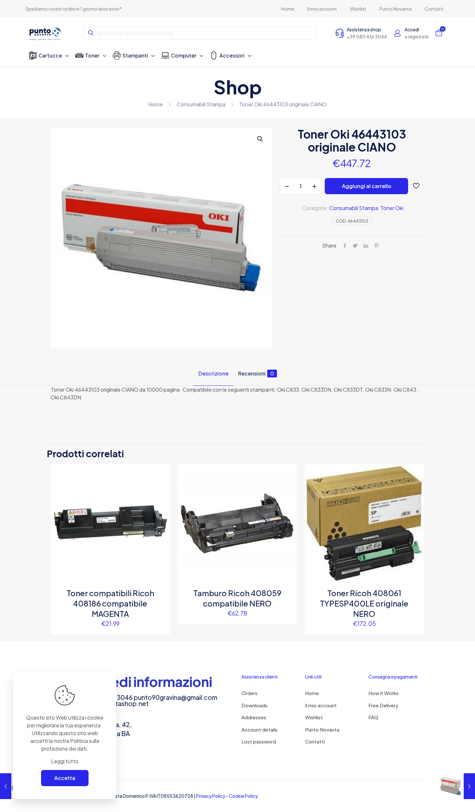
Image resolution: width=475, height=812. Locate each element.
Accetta (64, 778)
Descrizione (213, 373)
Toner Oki (391, 208)
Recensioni (256, 373)
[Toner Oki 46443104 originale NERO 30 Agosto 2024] (456, 786)
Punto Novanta (322, 729)
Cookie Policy (243, 796)
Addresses (253, 717)
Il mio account (321, 705)
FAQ (373, 717)
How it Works (383, 693)
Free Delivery (383, 705)
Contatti (315, 741)
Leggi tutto (65, 761)
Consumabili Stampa (201, 104)
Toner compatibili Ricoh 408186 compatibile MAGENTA (110, 603)
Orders (249, 693)
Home (155, 104)
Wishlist (314, 717)
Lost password (258, 741)
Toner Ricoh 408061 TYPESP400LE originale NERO (364, 603)
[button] (260, 138)
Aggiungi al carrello (366, 186)
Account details (259, 729)
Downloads (254, 705)
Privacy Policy (210, 796)
